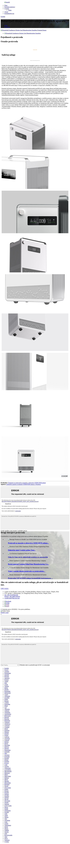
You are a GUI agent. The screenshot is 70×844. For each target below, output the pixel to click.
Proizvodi (7, 27)
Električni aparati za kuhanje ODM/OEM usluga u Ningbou (23, 484)
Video (9, 10)
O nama (6, 8)
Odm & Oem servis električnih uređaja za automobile (28, 557)
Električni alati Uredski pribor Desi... (22, 550)
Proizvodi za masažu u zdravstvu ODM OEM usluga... (28, 543)
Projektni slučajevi (9, 7)
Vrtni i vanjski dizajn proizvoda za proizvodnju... (26, 571)
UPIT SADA (4, 588)
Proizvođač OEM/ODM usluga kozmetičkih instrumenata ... (30, 578)
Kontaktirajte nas (9, 13)
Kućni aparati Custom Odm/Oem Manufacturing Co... (28, 564)
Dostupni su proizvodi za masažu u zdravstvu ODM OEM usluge (27, 483)
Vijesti (6, 12)
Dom (5, 5)
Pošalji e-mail (4, 612)
